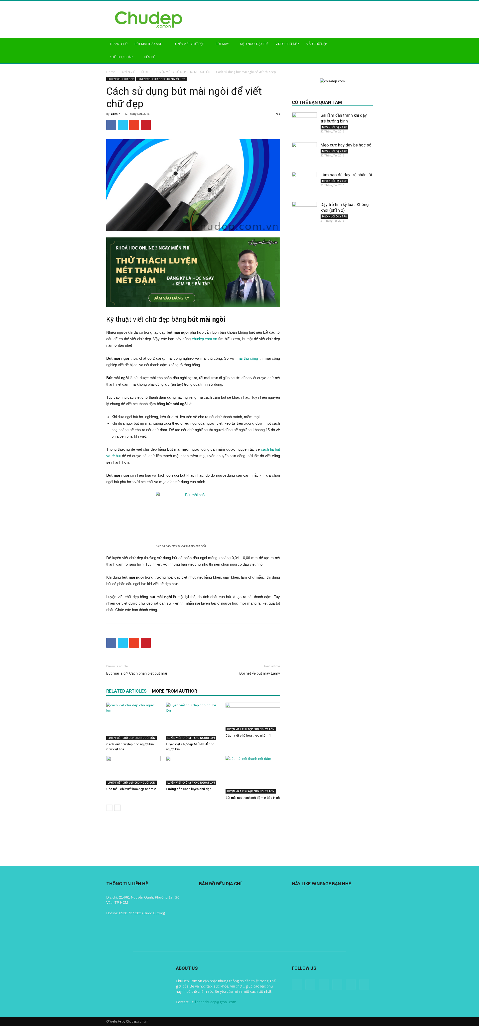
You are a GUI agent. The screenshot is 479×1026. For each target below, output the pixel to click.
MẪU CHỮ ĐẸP (316, 43)
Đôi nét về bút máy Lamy (259, 673)
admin (115, 113)
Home (110, 72)
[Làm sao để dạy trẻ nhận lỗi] (304, 184)
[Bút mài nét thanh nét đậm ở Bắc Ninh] (253, 775)
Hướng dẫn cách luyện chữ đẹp (189, 789)
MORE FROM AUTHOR (174, 691)
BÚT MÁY (222, 43)
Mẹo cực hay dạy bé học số (346, 144)
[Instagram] (324, 985)
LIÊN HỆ (149, 57)
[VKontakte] (364, 985)
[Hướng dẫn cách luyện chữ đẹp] (193, 770)
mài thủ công (247, 358)
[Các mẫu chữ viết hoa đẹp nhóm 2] (133, 770)
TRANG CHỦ (118, 43)
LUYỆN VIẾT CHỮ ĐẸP (189, 43)
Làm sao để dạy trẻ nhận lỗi (346, 174)
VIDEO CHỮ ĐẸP (287, 43)
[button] (367, 44)
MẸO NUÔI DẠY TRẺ (254, 43)
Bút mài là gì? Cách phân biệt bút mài (136, 673)
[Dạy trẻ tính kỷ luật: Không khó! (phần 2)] (304, 214)
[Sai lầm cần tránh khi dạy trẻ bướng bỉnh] (304, 124)
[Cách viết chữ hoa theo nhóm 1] (253, 717)
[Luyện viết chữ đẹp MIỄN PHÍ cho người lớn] (193, 721)
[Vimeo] (351, 985)
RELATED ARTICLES (126, 691)
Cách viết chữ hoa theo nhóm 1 (248, 735)
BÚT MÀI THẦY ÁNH (148, 43)
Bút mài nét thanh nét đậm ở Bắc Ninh (253, 798)
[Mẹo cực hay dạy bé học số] (304, 154)
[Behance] (297, 985)
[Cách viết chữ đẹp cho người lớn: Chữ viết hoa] (133, 721)
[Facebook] (310, 985)
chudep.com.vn (204, 339)
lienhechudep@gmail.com (215, 1002)
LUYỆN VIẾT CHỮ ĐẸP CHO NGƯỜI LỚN (183, 72)
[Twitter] (337, 985)
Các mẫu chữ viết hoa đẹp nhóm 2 (131, 789)
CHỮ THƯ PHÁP (121, 57)
